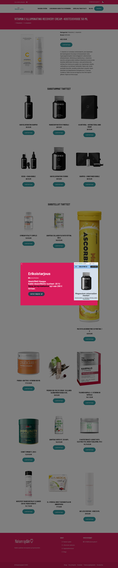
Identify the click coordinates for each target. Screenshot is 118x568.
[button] (36, 294)
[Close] (21, 264)
